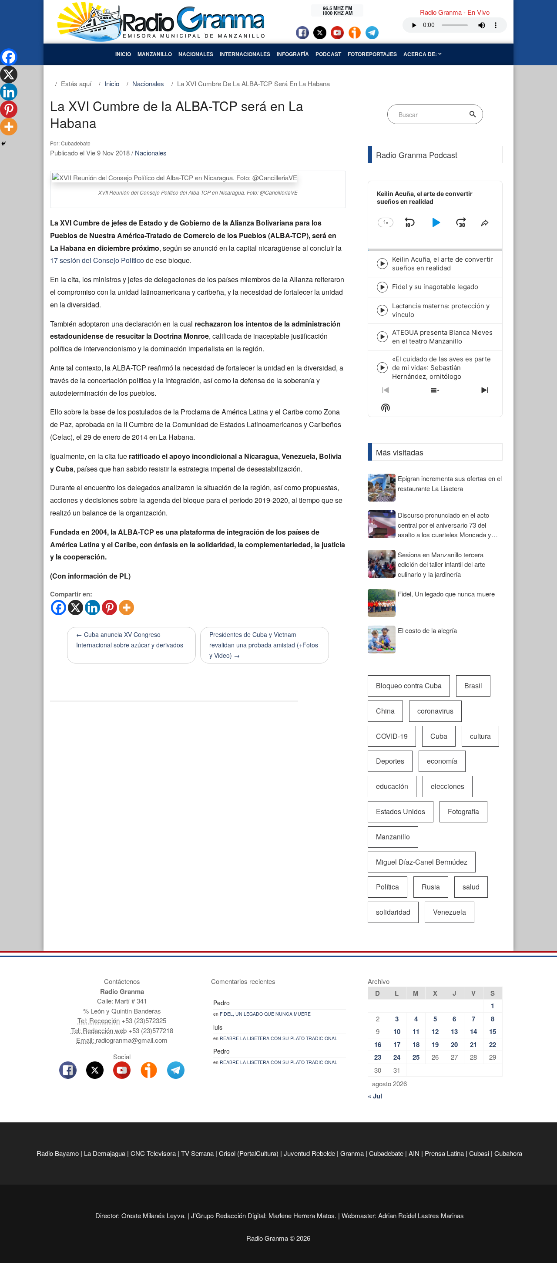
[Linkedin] (92, 607)
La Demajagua (104, 1153)
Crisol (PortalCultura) (248, 1153)
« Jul (375, 1096)
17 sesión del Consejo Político (97, 260)
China (385, 711)
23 (377, 1057)
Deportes (390, 761)
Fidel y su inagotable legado (435, 287)
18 (416, 1044)
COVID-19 (392, 736)
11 (416, 1031)
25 (416, 1057)
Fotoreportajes (372, 54)
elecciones (447, 786)
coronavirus (435, 711)
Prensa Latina (444, 1153)
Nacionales (195, 54)
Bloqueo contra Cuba (409, 685)
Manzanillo (155, 54)
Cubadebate (386, 1153)
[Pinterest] (109, 607)
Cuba (438, 736)
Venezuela (449, 912)
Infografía (293, 54)
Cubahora (508, 1153)
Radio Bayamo (58, 1153)
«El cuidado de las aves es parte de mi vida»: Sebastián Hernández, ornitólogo (441, 368)
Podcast (328, 54)
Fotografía (463, 811)
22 (492, 1044)
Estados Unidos (400, 811)
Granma (352, 1153)
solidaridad (393, 912)
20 (454, 1044)
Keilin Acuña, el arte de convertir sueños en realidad (442, 263)
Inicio (123, 54)
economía (442, 761)
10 (396, 1031)
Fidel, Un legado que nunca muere (265, 1013)
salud (471, 887)
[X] (75, 607)
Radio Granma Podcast (416, 154)
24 (396, 1057)
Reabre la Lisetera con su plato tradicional (278, 1038)
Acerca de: (420, 54)
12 (435, 1031)
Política (387, 887)
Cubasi (479, 1153)
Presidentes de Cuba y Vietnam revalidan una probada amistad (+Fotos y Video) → (263, 645)
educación (392, 786)
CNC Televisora (153, 1153)
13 (454, 1031)
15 (492, 1031)
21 (473, 1044)
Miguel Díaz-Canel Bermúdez (421, 862)
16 (377, 1044)
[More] (126, 607)
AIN (414, 1153)
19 (435, 1044)
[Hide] (3, 143)
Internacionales (245, 54)
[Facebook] (58, 607)
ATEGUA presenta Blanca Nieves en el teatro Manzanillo (442, 336)
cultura (480, 736)
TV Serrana (197, 1153)
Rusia (431, 887)
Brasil (473, 685)
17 (396, 1044)
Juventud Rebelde (309, 1153)
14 (473, 1031)
